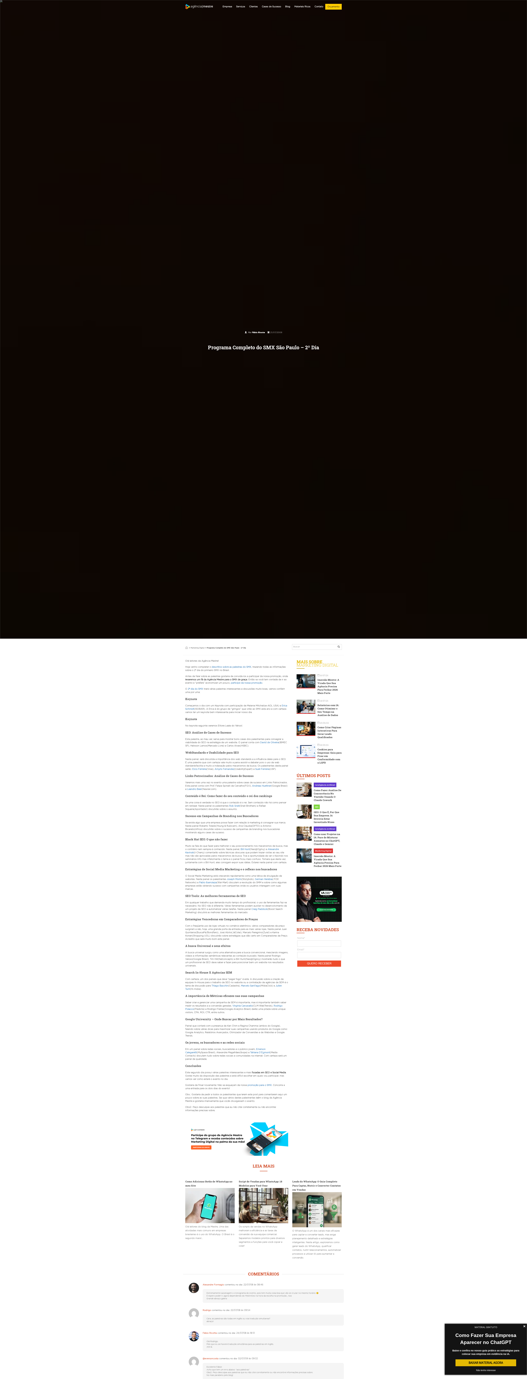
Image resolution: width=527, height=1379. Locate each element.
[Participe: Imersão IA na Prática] (319, 898)
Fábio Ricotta (258, 332)
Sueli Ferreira (262, 769)
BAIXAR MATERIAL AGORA (486, 1363)
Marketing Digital (197, 648)
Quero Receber (319, 963)
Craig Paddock (259, 909)
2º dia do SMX (195, 689)
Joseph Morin (234, 879)
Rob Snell (234, 806)
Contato (319, 6)
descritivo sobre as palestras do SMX (231, 667)
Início (186, 647)
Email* (300, 949)
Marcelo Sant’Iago (250, 986)
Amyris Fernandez (224, 769)
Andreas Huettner (261, 786)
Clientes (253, 6)
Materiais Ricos (302, 6)
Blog (287, 6)
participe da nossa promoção (246, 683)
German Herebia (263, 879)
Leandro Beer (194, 789)
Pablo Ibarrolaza (208, 882)
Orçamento (333, 7)
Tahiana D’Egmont (260, 1052)
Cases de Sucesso (271, 6)
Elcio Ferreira (199, 769)
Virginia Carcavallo (242, 1006)
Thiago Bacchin (219, 986)
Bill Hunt (245, 849)
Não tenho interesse (486, 1370)
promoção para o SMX (260, 1085)
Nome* (301, 938)
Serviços (240, 6)
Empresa (227, 6)
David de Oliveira (269, 742)
